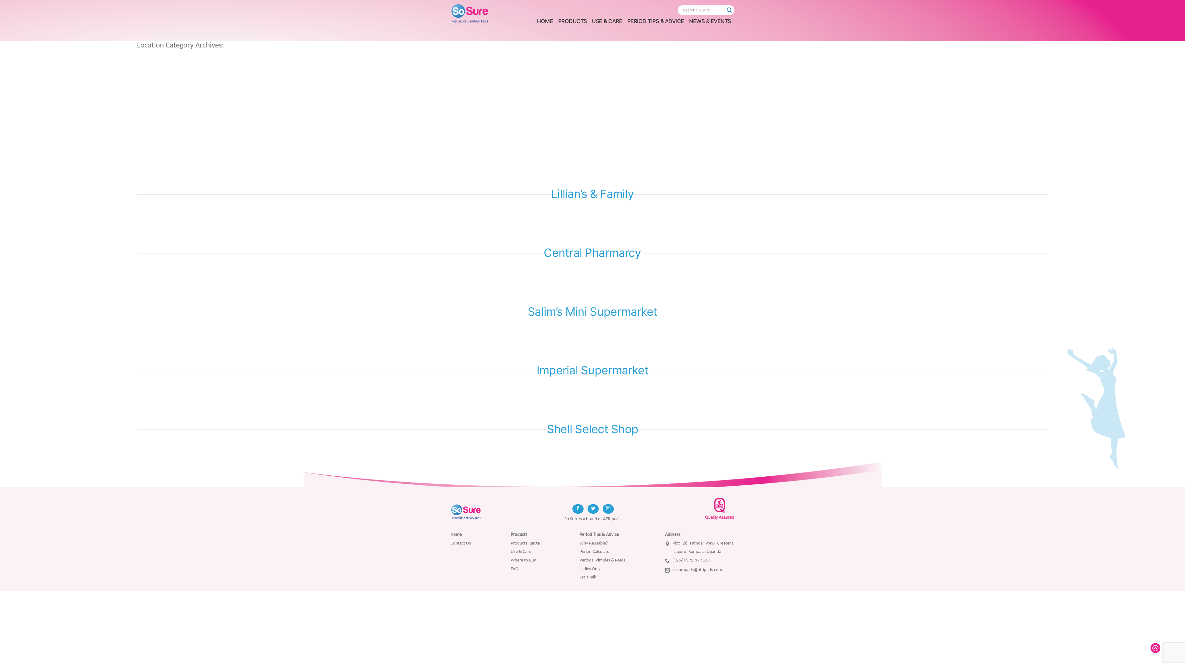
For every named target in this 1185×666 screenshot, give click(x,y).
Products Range (525, 543)
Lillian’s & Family (592, 194)
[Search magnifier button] (729, 10)
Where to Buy (523, 560)
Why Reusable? (594, 543)
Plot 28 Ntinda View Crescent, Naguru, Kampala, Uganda (703, 547)
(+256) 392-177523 (691, 560)
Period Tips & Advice (655, 21)
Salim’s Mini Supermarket (592, 312)
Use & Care (607, 21)
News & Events (710, 21)
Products (572, 21)
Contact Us (461, 543)
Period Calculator (595, 551)
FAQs (515, 568)
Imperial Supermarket (592, 370)
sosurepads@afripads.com (697, 569)
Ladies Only (590, 568)
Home (545, 21)
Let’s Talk (588, 577)
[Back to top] (1156, 648)
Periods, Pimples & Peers (602, 560)
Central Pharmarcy (592, 253)
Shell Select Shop (592, 429)
